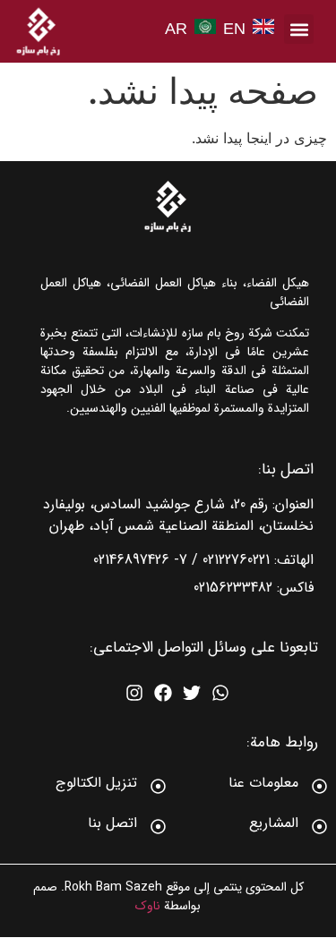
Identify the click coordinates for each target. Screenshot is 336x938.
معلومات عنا (263, 783)
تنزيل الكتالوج (96, 783)
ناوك (147, 906)
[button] (299, 29)
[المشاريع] (319, 826)
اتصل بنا (112, 823)
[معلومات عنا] (319, 786)
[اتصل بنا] (158, 826)
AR (176, 29)
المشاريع (273, 823)
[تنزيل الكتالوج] (158, 786)
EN (234, 29)
